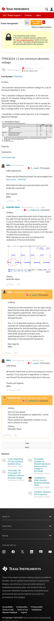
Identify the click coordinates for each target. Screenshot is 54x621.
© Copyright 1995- (12, 618)
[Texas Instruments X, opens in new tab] (22, 553)
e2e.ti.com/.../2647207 (16, 179)
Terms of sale (8, 610)
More (38, 15)
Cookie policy (21, 607)
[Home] (15, 9)
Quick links (6, 526)
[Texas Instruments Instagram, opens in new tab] (4, 553)
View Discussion (20, 201)
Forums (28, 15)
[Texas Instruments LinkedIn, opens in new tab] (31, 553)
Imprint (24, 612)
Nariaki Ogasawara (14, 70)
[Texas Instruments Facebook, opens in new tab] (13, 553)
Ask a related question (36, 22)
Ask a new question (43, 22)
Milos (8, 165)
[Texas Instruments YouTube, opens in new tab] (50, 553)
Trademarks (36, 610)
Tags (27, 443)
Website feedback (9, 612)
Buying (5, 536)
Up (7, 201)
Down (13, 201)
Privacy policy (37, 607)
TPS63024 (17, 76)
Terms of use (22, 610)
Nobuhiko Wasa (13, 207)
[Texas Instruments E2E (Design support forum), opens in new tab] (41, 553)
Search (46, 9)
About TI (6, 516)
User (51, 9)
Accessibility (7, 607)
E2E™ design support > (12, 15)
